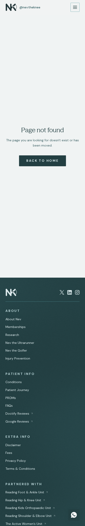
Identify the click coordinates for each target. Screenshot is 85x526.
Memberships (15, 327)
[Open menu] (75, 7)
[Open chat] (74, 515)
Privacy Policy (15, 461)
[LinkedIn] (69, 292)
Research (12, 335)
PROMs (10, 398)
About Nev (13, 319)
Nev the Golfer (16, 350)
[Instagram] (77, 292)
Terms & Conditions (20, 469)
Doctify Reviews (17, 413)
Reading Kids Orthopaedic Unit (28, 508)
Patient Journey (17, 390)
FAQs (9, 406)
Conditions (13, 382)
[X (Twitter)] (62, 292)
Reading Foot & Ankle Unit (24, 492)
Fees (8, 453)
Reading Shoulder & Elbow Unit (28, 516)
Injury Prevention (17, 358)
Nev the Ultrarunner (19, 343)
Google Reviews (17, 421)
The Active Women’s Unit (23, 524)
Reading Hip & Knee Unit (23, 500)
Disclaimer (13, 445)
